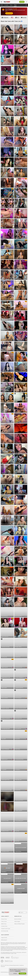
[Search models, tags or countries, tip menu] (26, 5)
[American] (12, 17)
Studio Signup (17, 921)
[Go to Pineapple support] (2, 961)
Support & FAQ (4, 937)
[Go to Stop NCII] (9, 961)
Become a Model (17, 919)
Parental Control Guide (5, 928)
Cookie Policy (18, 971)
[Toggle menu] (1, 2)
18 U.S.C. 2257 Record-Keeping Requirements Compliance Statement (12, 966)
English (21, 912)
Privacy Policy (4, 919)
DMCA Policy (3, 923)
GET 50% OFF (9, 13)
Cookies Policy (4, 926)
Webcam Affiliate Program (19, 923)
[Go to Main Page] (8, 1)
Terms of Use (4, 921)
